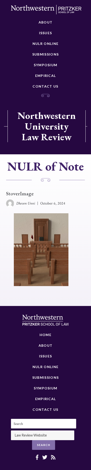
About (46, 22)
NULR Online (45, 43)
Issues (45, 33)
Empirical (45, 76)
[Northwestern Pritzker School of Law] (46, 11)
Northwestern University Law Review (46, 126)
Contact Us (45, 86)
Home (45, 335)
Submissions (45, 54)
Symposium (46, 65)
